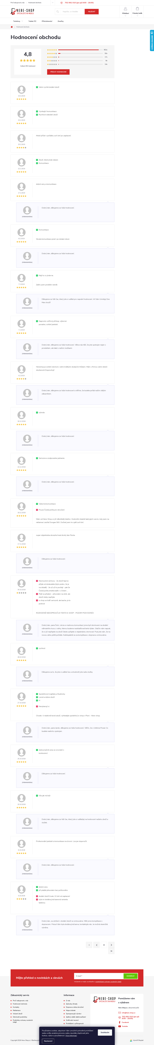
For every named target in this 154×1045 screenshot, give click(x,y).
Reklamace (16, 1010)
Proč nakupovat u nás (17, 3)
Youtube (125, 1026)
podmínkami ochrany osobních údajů (108, 982)
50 (111, 951)
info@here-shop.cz (128, 1013)
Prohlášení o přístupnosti (75, 1023)
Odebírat (130, 976)
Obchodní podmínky (20, 1017)
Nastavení (48, 1041)
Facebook (125, 1022)
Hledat (91, 11)
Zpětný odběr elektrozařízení (76, 1017)
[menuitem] (18, 21)
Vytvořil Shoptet (138, 1040)
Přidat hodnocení (58, 72)
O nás (68, 1001)
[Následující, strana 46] (111, 945)
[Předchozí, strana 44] (96, 945)
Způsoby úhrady (71, 1004)
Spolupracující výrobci (73, 1014)
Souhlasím (105, 1032)
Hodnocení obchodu (34, 3)
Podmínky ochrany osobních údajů (23, 1021)
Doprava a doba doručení (75, 1007)
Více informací (71, 1035)
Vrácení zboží (17, 1014)
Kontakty (16, 1007)
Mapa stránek (70, 1010)
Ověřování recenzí (72, 1020)
